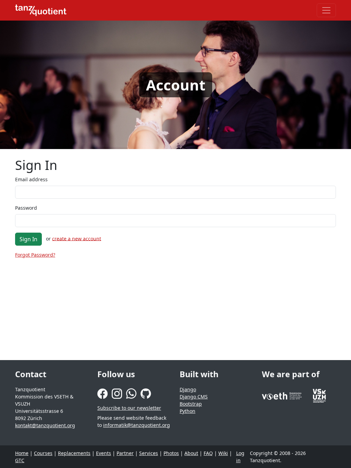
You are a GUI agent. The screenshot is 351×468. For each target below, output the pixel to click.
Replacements (74, 453)
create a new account (76, 238)
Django (188, 389)
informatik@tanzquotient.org (136, 425)
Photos (171, 453)
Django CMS (194, 396)
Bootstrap (191, 404)
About (191, 453)
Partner (125, 453)
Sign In (28, 239)
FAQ (208, 453)
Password (26, 208)
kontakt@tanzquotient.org (45, 425)
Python (187, 411)
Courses (43, 453)
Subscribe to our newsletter (129, 408)
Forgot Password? (35, 254)
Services (148, 453)
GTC (19, 460)
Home (21, 453)
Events (103, 453)
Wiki (223, 453)
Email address (31, 179)
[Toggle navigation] (326, 10)
